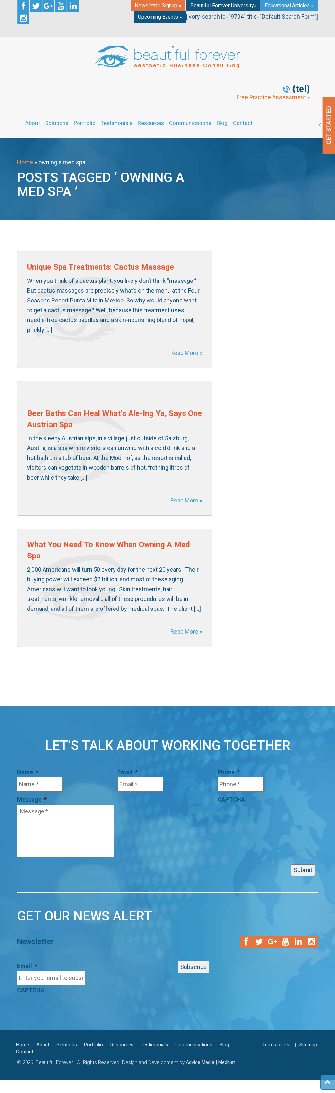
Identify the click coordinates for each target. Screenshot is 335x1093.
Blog (222, 123)
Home (25, 162)
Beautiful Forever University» (223, 5)
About (32, 123)
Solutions (56, 123)
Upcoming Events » (160, 17)
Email (127, 772)
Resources (151, 123)
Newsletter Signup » (158, 5)
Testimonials (116, 123)
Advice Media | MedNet (210, 1062)
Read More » (186, 352)
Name (27, 772)
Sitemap (308, 1044)
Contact (243, 123)
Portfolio (85, 123)
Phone (229, 772)
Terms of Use (277, 1044)
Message (32, 799)
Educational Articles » (289, 5)
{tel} (301, 89)
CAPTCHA (231, 799)
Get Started (325, 125)
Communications (190, 123)
